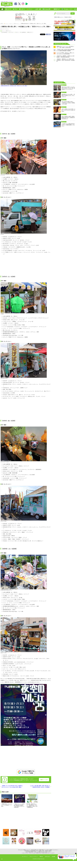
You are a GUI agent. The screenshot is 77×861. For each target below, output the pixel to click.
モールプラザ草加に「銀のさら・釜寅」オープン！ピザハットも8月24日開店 (65, 53)
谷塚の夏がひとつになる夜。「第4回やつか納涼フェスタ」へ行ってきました (68, 95)
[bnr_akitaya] (37, 844)
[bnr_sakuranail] (21, 835)
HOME (2, 9)
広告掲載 (53, 856)
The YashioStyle (4, 32)
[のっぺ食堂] (29, 844)
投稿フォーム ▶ (44, 779)
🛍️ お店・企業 (37, 9)
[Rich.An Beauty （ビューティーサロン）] (5, 844)
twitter (19, 4)
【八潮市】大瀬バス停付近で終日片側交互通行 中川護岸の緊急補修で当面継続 (65, 50)
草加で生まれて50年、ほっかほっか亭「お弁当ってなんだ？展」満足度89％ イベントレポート (68, 88)
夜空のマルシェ (16, 23)
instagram (23, 4)
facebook (16, 4)
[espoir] (13, 835)
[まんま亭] (45, 835)
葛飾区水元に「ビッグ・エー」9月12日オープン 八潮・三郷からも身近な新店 (65, 47)
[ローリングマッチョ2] (64, 40)
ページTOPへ (75, 859)
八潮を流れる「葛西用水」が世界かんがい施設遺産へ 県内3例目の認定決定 (65, 56)
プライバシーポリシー (34, 856)
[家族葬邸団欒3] (26, 17)
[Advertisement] (54, 3)
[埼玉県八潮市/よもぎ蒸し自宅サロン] (21, 844)
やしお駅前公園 (23, 32)
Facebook (48, 34)
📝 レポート (22, 9)
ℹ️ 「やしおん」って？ (67, 9)
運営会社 (41, 856)
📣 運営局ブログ (56, 9)
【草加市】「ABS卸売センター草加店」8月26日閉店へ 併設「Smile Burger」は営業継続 (65, 60)
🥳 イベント (29, 9)
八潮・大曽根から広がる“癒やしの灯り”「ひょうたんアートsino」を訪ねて (68, 110)
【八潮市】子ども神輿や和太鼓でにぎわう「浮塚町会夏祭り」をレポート (68, 124)
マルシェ (11, 23)
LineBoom (26, 4)
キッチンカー (11, 32)
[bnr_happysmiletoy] (37, 835)
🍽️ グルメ (15, 9)
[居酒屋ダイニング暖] (5, 835)
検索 (73, 13)
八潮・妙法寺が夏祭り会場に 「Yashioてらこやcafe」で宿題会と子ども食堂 (68, 102)
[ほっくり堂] (13, 844)
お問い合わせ (47, 856)
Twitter (42, 34)
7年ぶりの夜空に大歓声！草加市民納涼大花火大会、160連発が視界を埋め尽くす (68, 117)
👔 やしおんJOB (46, 9)
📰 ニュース (8, 9)
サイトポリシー (25, 856)
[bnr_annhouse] (45, 844)
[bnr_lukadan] (29, 835)
